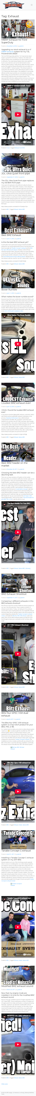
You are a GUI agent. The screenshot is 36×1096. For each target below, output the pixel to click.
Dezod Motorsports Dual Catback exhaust (14, 256)
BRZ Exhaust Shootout (13, 594)
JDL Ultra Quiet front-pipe (15, 173)
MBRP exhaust (7, 52)
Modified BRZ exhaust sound (17, 986)
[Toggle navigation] (32, 5)
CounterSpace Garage (21, 489)
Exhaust (17, 148)
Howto (20, 825)
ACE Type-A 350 (27, 496)
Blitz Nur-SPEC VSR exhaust (19, 616)
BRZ (8, 209)
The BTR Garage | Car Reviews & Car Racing (14, 1092)
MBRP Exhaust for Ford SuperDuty (14, 41)
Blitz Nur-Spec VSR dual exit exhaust (16, 249)
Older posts (4, 1084)
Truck (8, 148)
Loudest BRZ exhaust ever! (16, 403)
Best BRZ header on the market (14, 464)
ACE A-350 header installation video (14, 311)
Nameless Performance (12, 418)
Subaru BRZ (22, 209)
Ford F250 (22, 148)
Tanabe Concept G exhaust (19, 248)
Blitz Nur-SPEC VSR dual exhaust (14, 714)
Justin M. (21, 46)
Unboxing (27, 568)
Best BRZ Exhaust (11, 235)
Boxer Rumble (9, 289)
